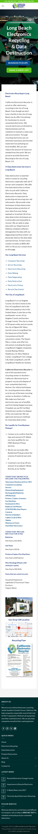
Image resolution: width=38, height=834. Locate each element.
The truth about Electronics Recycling (21, 796)
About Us (5, 758)
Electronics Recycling (16, 269)
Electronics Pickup (15, 285)
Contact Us (5, 766)
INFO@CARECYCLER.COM (26, 1)
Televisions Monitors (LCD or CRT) (18, 482)
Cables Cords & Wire (13, 517)
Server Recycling (15, 265)
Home (3, 742)
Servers (8, 487)
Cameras (8, 512)
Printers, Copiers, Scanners (15, 498)
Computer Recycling (16, 261)
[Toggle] (36, 758)
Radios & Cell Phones (13, 506)
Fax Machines (10, 501)
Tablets (8, 520)
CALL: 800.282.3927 (10, 1)
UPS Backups (10, 496)
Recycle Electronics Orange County (20, 778)
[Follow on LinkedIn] (15, 728)
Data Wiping (13, 273)
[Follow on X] (11, 728)
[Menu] (2, 5)
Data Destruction (15, 281)
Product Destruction (9, 754)
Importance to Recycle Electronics (20, 784)
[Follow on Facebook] (3, 728)
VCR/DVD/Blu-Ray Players (16, 509)
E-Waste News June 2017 (16, 790)
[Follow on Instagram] (7, 728)
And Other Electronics (14, 526)
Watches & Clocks (12, 523)
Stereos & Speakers (12, 515)
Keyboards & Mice (12, 504)
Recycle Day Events (16, 289)
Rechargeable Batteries (14, 493)
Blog (3, 762)
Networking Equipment (14, 490)
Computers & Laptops (13, 485)
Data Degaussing (15, 277)
